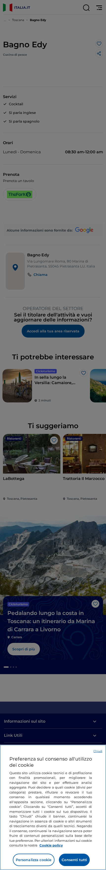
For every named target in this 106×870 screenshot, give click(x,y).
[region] (53, 807)
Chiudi (97, 751)
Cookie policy (51, 845)
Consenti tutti (74, 860)
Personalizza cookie (34, 860)
